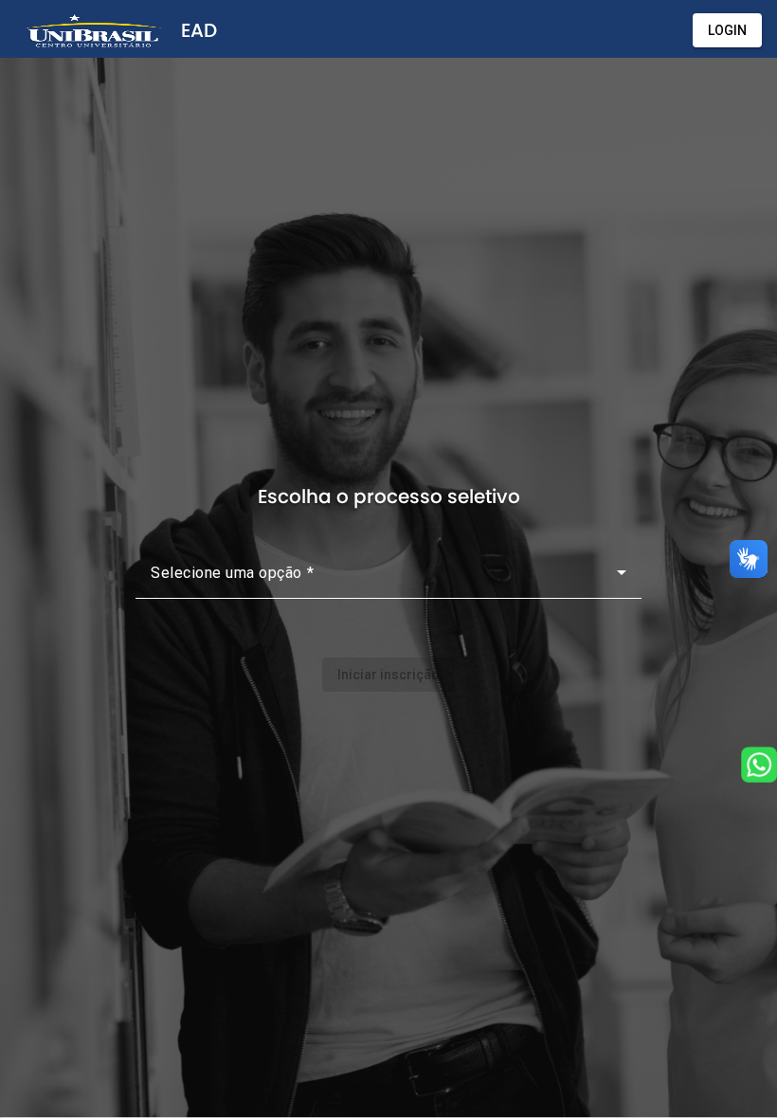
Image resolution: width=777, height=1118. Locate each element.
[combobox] (388, 579)
